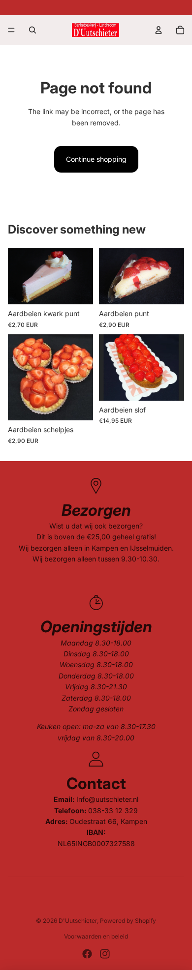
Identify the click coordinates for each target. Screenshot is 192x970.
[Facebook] (87, 954)
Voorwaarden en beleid (96, 936)
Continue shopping (96, 159)
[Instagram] (105, 954)
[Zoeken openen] (32, 30)
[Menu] (11, 30)
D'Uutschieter (78, 920)
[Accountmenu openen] (158, 30)
